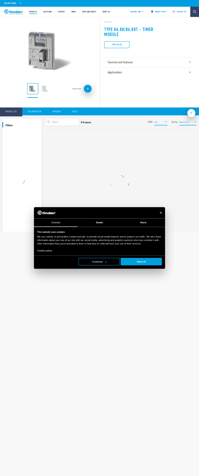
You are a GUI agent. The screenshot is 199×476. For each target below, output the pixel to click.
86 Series (108, 22)
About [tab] (143, 222)
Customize (97, 261)
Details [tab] (99, 222)
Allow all (141, 261)
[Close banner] (161, 213)
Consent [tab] (55, 222)
